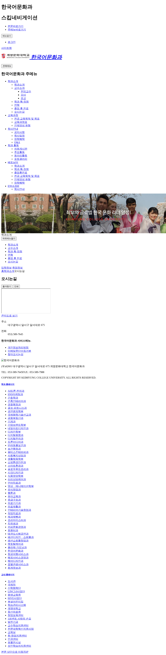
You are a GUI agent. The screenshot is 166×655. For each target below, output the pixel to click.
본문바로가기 (15, 26)
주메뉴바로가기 (17, 29)
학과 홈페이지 (7, 384)
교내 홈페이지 (7, 574)
